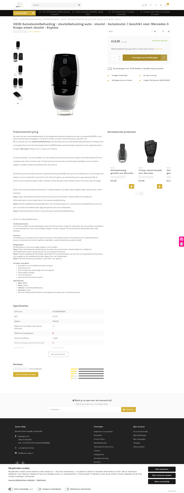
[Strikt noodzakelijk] (10, 489)
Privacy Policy (99, 439)
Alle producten (139, 447)
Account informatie (140, 432)
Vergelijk (136, 443)
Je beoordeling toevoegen (26, 374)
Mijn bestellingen (139, 435)
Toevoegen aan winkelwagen (145, 57)
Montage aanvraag (101, 458)
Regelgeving (99, 454)
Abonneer (129, 410)
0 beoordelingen (35, 31)
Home (15, 19)
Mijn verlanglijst (139, 439)
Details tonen (41, 480)
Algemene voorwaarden (103, 432)
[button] (20, 37)
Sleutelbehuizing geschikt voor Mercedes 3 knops (122, 173)
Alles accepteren (161, 469)
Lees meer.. (158, 49)
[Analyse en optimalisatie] (39, 489)
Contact (97, 451)
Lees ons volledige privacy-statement (21, 480)
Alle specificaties (57, 354)
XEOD (111, 31)
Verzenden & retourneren (104, 447)
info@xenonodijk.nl (25, 453)
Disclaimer (98, 435)
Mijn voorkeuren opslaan (161, 475)
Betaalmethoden (100, 443)
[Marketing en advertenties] (67, 489)
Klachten (97, 462)
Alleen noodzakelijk (161, 482)
